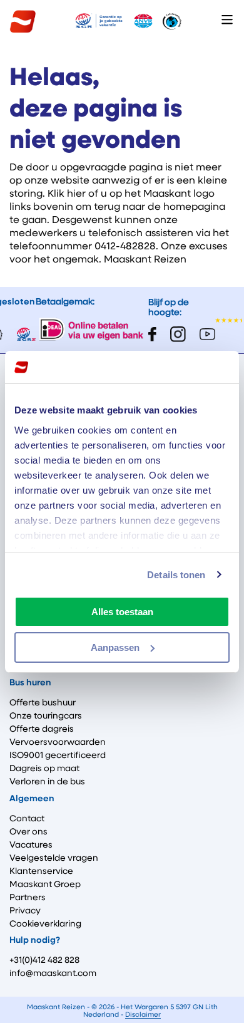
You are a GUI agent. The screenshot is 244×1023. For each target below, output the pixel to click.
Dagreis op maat (44, 768)
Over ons (28, 832)
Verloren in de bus (47, 781)
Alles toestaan (122, 611)
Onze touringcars (45, 716)
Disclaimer (143, 1014)
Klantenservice (41, 871)
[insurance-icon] (99, 21)
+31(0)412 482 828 (44, 960)
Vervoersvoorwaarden (57, 742)
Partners (27, 897)
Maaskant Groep (45, 884)
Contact (26, 818)
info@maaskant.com (52, 973)
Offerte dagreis (41, 729)
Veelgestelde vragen (53, 858)
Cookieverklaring (45, 924)
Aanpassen (115, 647)
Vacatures (31, 845)
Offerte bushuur (42, 702)
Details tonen (176, 574)
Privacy (25, 910)
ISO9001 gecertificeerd (57, 755)
